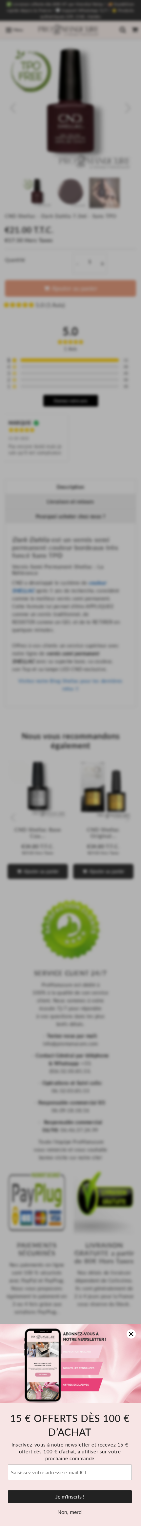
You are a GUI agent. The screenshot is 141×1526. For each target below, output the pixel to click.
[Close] (131, 1334)
